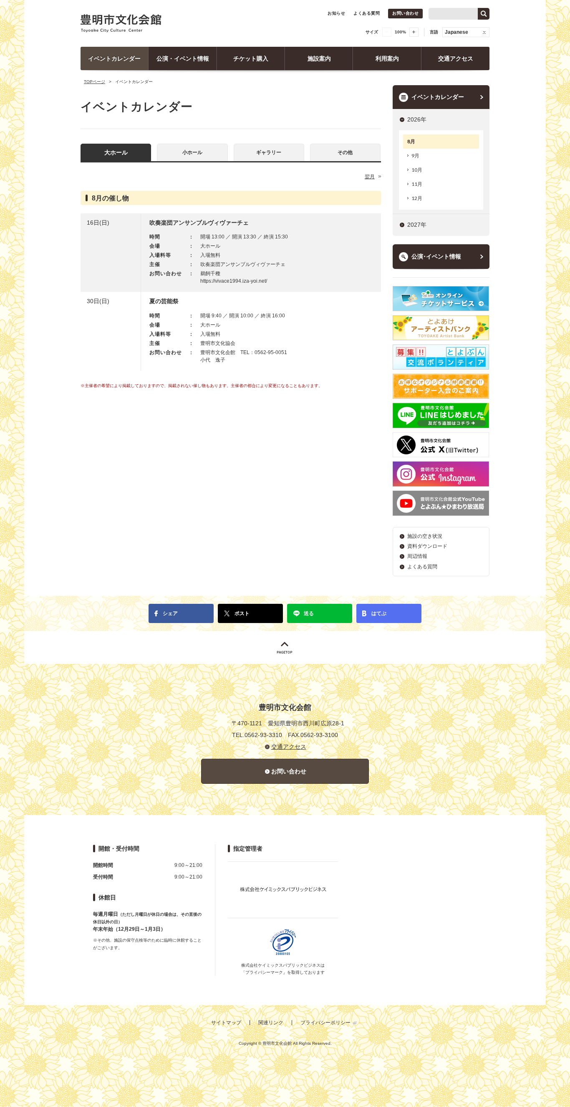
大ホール (116, 152)
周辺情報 (417, 556)
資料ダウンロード (427, 546)
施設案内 (319, 58)
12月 (416, 198)
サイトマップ (226, 1023)
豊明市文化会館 (121, 23)
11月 (416, 184)
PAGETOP (285, 647)
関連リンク (270, 1023)
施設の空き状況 (424, 536)
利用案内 (387, 58)
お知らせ (336, 13)
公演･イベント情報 (436, 256)
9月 (415, 155)
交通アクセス (455, 58)
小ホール (192, 152)
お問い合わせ (405, 13)
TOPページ (94, 81)
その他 (345, 152)
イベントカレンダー (114, 58)
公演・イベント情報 (182, 58)
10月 (416, 170)
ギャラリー (268, 152)
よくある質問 (366, 13)
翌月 (370, 177)
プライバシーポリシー (325, 1023)
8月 (411, 141)
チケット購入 (250, 58)
